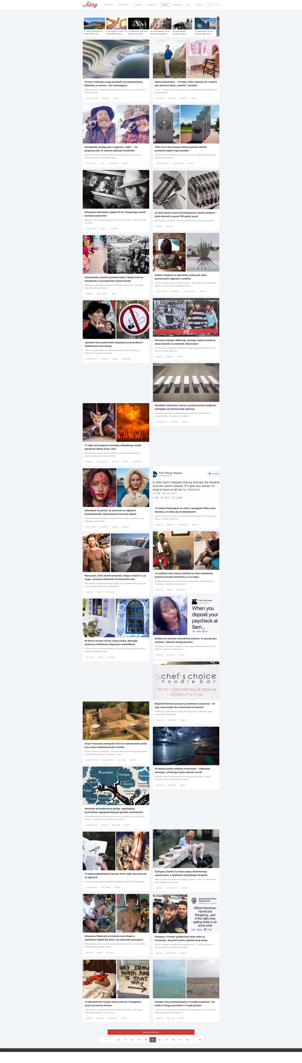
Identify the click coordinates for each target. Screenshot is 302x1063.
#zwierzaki (152, 5)
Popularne (122, 5)
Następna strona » (151, 1032)
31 (125, 1039)
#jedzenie (177, 5)
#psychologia (190, 292)
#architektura (92, 98)
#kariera (105, 359)
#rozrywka (113, 163)
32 (132, 1039)
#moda (170, 357)
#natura (115, 462)
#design (104, 825)
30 (118, 1039)
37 (166, 1039)
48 (200, 1039)
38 (173, 1039)
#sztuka (138, 5)
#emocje (199, 5)
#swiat (116, 98)
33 (139, 1039)
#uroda (125, 527)
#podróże (175, 292)
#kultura (90, 657)
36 (160, 1039)
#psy (103, 163)
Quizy (210, 5)
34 (146, 1039)
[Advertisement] (116, 383)
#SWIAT (165, 5)
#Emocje (89, 294)
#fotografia (91, 163)
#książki (106, 98)
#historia (122, 760)
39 (180, 1039)
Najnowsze (108, 5)
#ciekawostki (91, 359)
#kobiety (104, 527)
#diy (189, 5)
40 (187, 1039)
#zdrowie (126, 359)
